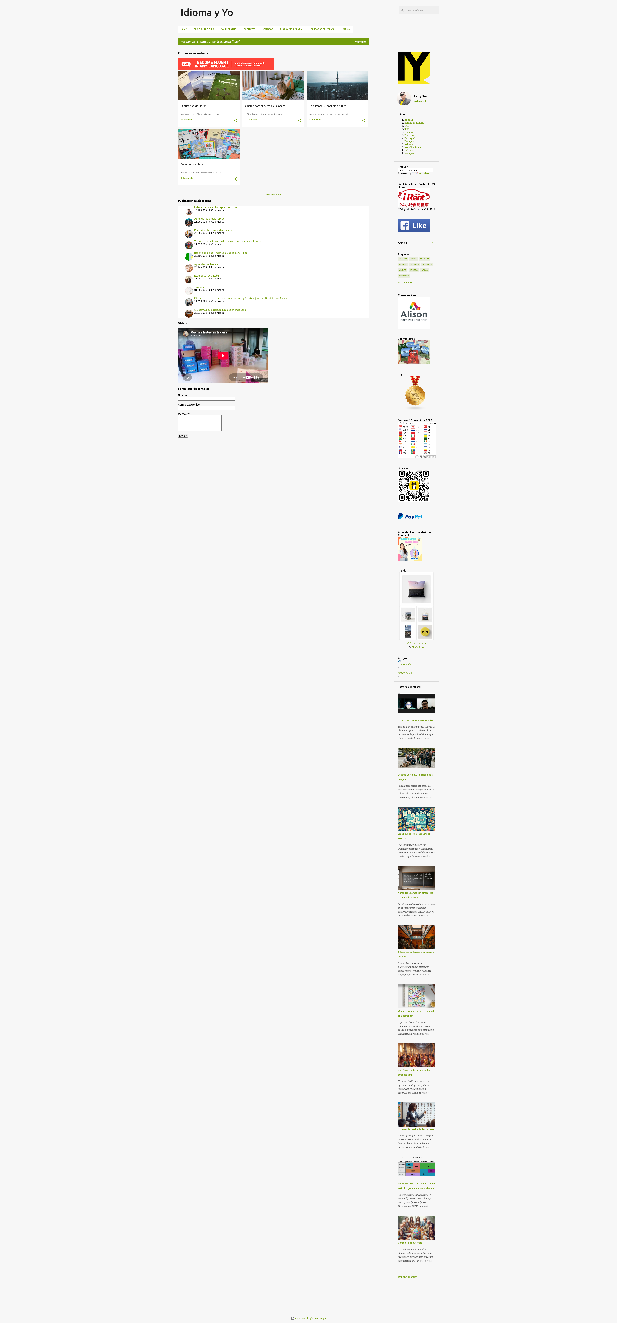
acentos (414, 264)
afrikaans (404, 275)
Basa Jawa (410, 153)
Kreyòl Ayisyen (412, 147)
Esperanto (410, 135)
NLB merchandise (417, 643)
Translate (424, 173)
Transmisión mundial (292, 29)
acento (403, 264)
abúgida (403, 259)
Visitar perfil (420, 101)
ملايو (406, 125)
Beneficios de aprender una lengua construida (221, 252)
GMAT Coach (405, 673)
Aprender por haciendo (207, 264)
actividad (427, 264)
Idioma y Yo (207, 12)
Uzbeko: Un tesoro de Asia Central (416, 720)
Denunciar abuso (407, 1276)
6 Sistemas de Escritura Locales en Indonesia (220, 309)
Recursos (267, 29)
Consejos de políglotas (410, 1242)
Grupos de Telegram (322, 29)
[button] (235, 121)
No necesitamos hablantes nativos (416, 1129)
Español (408, 132)
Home (184, 29)
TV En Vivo (249, 29)
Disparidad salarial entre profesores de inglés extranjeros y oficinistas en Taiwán (241, 298)
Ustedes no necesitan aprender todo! (215, 207)
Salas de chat (229, 29)
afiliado (414, 270)
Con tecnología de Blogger (310, 1318)
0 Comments (187, 119)
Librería (345, 29)
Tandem (199, 287)
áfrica (425, 270)
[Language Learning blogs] (415, 409)
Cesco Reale (404, 664)
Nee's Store (418, 647)
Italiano (408, 144)
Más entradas (273, 194)
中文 (406, 128)
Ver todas (360, 42)
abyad (413, 259)
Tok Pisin (409, 150)
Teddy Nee (420, 96)
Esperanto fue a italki (206, 275)
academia (424, 259)
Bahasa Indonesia (414, 122)
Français (409, 141)
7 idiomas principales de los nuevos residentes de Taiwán (227, 241)
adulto (402, 270)
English (408, 119)
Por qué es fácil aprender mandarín (214, 230)
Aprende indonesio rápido (209, 218)
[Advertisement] (384, 96)
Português (410, 138)
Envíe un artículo (204, 29)
